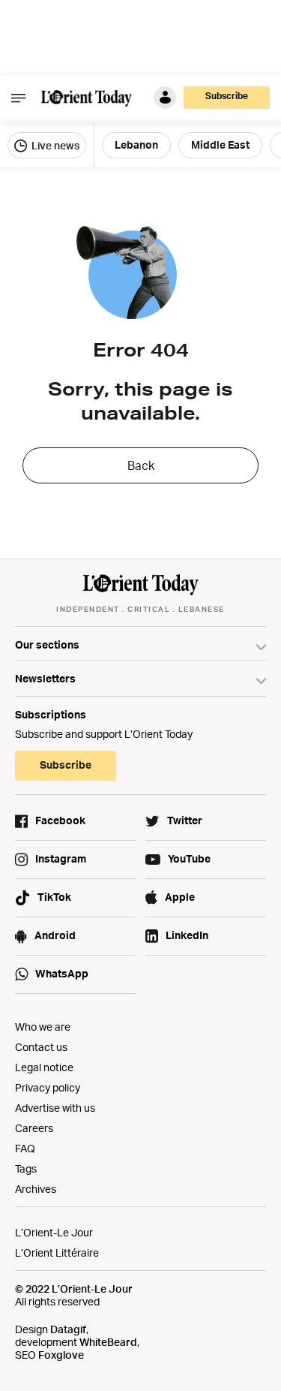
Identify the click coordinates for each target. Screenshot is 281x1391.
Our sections (47, 644)
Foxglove (61, 1354)
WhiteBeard (108, 1341)
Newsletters (45, 678)
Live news (54, 145)
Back (140, 465)
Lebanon (136, 144)
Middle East (220, 144)
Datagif (68, 1329)
